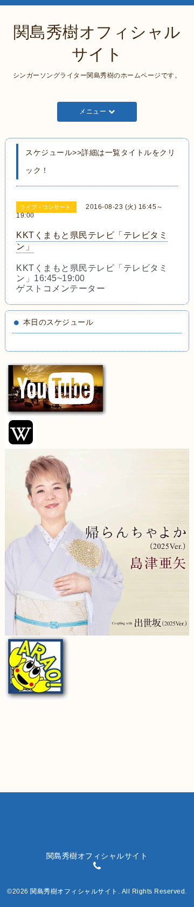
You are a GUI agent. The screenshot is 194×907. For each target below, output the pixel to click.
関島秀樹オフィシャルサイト (74, 891)
